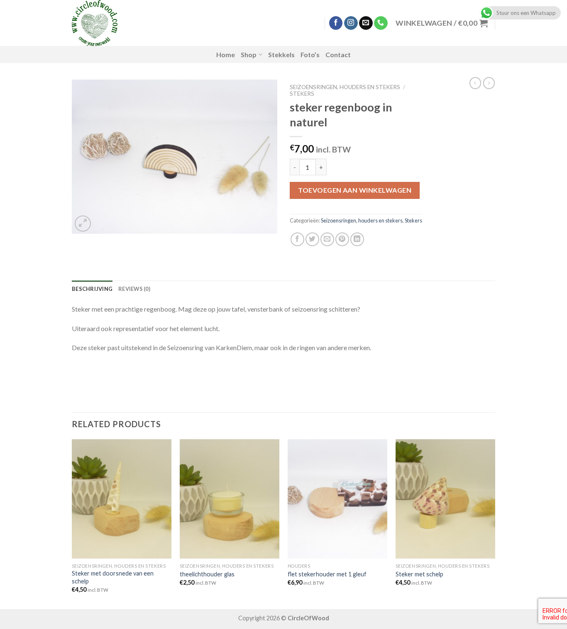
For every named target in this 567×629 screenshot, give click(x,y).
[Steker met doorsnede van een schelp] (121, 499)
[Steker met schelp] (445, 499)
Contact (338, 54)
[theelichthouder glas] (229, 499)
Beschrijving (92, 288)
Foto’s (310, 54)
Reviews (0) (134, 288)
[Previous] (72, 523)
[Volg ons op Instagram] (351, 23)
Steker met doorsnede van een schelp (113, 577)
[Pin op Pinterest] (342, 239)
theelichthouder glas (207, 574)
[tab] (92, 289)
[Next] (495, 523)
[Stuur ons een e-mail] (366, 23)
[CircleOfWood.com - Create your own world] (137, 23)
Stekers (302, 93)
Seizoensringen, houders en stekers (345, 87)
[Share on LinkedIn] (357, 239)
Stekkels (281, 54)
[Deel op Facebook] (297, 239)
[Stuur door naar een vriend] (327, 239)
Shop (249, 54)
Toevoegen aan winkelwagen (354, 190)
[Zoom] (83, 223)
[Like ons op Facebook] (336, 23)
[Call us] (381, 23)
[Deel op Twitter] (312, 239)
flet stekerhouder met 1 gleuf (327, 574)
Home (225, 54)
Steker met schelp (419, 574)
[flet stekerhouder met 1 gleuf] (337, 499)
